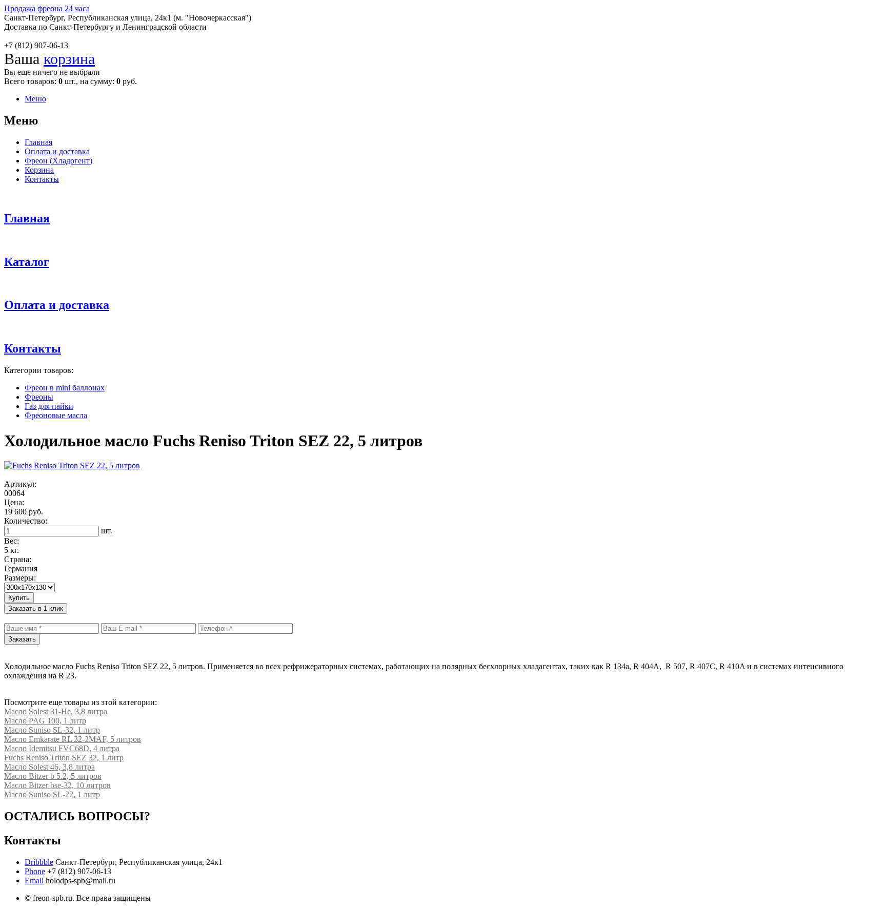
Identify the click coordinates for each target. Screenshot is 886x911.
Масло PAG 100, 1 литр (45, 720)
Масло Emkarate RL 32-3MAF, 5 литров (72, 739)
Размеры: (20, 577)
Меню (35, 98)
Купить (19, 598)
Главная (38, 142)
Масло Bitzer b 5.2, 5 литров (53, 776)
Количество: (25, 520)
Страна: (17, 559)
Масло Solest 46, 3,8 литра (49, 766)
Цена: (14, 502)
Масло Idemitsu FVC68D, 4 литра (61, 748)
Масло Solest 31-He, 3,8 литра (55, 711)
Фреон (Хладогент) (58, 160)
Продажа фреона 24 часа (47, 8)
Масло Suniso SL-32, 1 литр (52, 730)
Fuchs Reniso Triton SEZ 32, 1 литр (64, 757)
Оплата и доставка (57, 151)
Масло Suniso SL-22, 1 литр (52, 794)
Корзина (39, 169)
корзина (69, 58)
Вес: (11, 540)
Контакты (42, 179)
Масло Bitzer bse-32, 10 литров (57, 785)
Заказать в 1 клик (35, 608)
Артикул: (20, 484)
